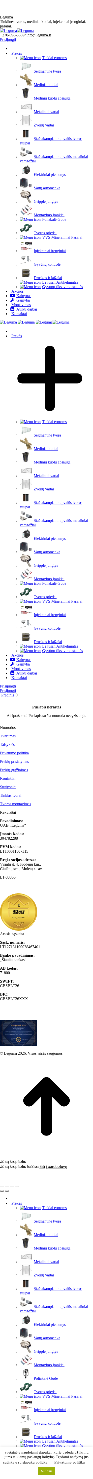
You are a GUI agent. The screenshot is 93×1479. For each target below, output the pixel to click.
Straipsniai (8, 787)
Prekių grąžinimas (14, 770)
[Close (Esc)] (2, 1186)
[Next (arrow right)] (7, 1191)
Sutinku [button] (46, 1471)
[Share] (7, 1186)
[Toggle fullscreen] (12, 1186)
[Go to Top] (46, 1152)
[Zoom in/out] (17, 1186)
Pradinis (7, 695)
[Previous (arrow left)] (2, 1191)
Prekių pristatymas (14, 761)
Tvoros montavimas (15, 804)
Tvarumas (8, 736)
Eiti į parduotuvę (53, 1166)
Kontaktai (7, 778)
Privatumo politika (14, 753)
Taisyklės (7, 744)
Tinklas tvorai (10, 795)
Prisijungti (8, 39)
